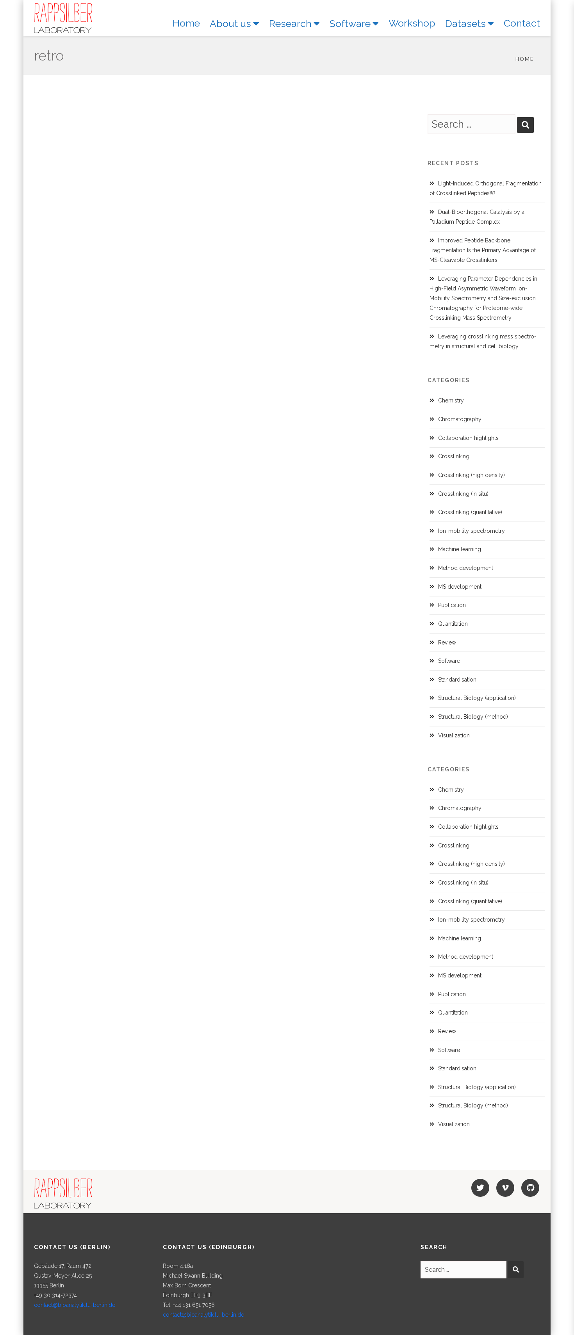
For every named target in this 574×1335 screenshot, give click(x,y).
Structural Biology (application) (477, 698)
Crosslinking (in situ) (463, 494)
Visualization (454, 735)
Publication (452, 605)
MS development (459, 587)
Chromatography (459, 419)
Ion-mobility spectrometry (471, 531)
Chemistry (451, 400)
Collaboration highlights (468, 438)
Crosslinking (453, 456)
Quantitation (453, 624)
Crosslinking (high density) (471, 475)
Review (447, 642)
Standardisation (457, 679)
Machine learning (459, 549)
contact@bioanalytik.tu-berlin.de (74, 1305)
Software (449, 661)
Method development (465, 568)
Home (524, 59)
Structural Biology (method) (473, 717)
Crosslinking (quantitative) (470, 512)
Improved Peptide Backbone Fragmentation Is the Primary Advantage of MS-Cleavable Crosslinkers (483, 250)
